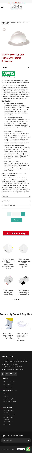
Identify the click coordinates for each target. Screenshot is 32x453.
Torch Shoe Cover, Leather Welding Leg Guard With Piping (9, 335)
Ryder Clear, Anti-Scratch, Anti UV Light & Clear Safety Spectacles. (22, 336)
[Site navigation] (2, 7)
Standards (5, 196)
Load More (16, 299)
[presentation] (1, 328)
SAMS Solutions (9, 449)
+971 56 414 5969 (17, 367)
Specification (5, 201)
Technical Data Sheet (8, 205)
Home (4, 22)
